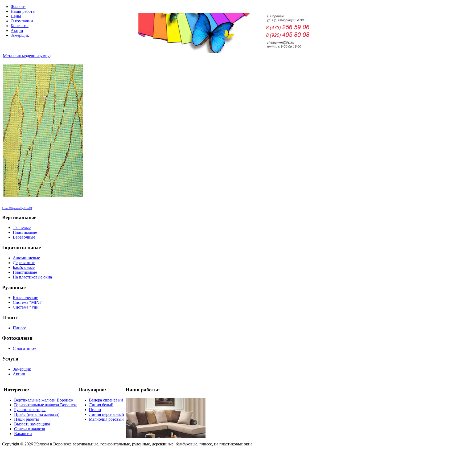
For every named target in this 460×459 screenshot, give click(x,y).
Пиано (95, 409)
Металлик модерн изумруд (27, 56)
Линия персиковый (106, 414)
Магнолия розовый (106, 419)
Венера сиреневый (106, 400)
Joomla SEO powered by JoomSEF (17, 208)
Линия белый (101, 405)
